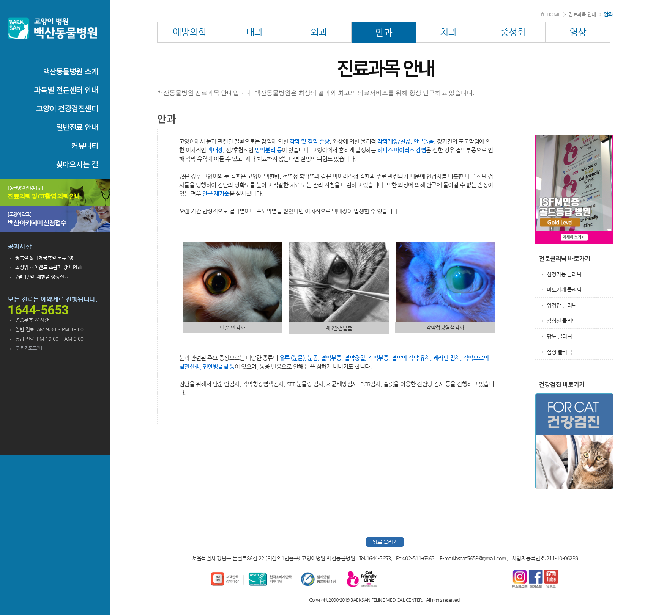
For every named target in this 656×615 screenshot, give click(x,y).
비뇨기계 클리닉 (564, 290)
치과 (448, 32)
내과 (254, 32)
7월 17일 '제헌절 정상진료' (42, 276)
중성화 (513, 32)
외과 (319, 32)
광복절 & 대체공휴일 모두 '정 (44, 257)
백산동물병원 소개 (70, 71)
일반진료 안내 (77, 126)
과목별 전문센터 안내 (66, 89)
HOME (554, 14)
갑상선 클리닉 (562, 321)
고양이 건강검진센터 (67, 108)
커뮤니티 (84, 145)
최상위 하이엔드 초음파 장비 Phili (48, 267)
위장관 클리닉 (562, 305)
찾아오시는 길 (77, 163)
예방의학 (190, 32)
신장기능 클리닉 (564, 274)
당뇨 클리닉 (559, 336)
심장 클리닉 (559, 352)
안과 (383, 32)
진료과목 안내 (582, 14)
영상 (578, 32)
